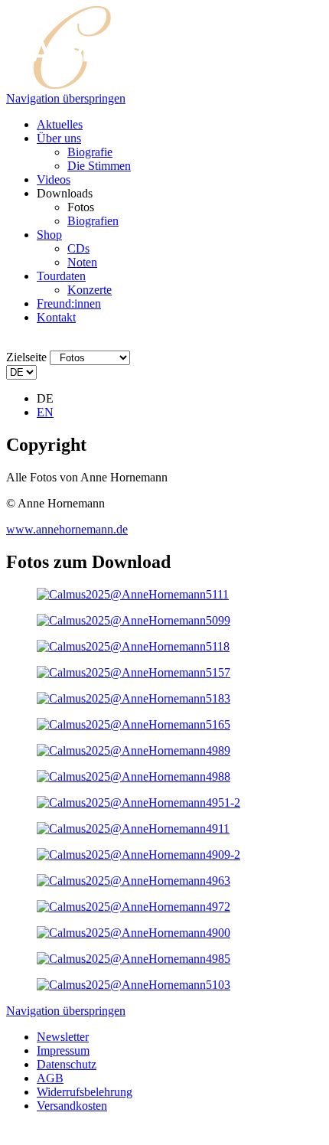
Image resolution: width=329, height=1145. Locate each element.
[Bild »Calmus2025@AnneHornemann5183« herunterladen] (133, 698)
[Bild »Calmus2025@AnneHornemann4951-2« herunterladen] (138, 802)
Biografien (93, 220)
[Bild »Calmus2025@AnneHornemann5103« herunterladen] (133, 984)
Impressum (63, 1050)
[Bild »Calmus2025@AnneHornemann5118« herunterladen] (133, 646)
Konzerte (89, 289)
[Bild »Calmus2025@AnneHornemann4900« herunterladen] (133, 932)
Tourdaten (61, 275)
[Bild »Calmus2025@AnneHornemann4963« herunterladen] (133, 880)
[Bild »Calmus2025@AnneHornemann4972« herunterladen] (133, 906)
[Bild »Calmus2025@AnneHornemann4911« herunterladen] (133, 828)
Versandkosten (72, 1105)
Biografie (89, 151)
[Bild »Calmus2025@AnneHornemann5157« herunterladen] (133, 672)
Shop (49, 234)
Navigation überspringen (65, 98)
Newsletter (63, 1036)
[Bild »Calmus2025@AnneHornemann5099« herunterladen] (133, 620)
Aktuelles (60, 124)
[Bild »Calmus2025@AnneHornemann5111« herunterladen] (133, 594)
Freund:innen (69, 303)
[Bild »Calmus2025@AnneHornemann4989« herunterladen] (133, 750)
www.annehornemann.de (67, 529)
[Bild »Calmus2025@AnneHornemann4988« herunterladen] (133, 776)
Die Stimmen (99, 165)
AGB (50, 1078)
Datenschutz (66, 1064)
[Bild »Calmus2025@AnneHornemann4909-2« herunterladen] (138, 854)
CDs (78, 248)
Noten (82, 262)
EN (45, 412)
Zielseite (26, 357)
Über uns (59, 138)
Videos (53, 179)
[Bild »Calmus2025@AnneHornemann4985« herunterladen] (133, 958)
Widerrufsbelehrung (84, 1091)
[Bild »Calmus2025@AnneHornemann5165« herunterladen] (133, 724)
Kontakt (56, 317)
